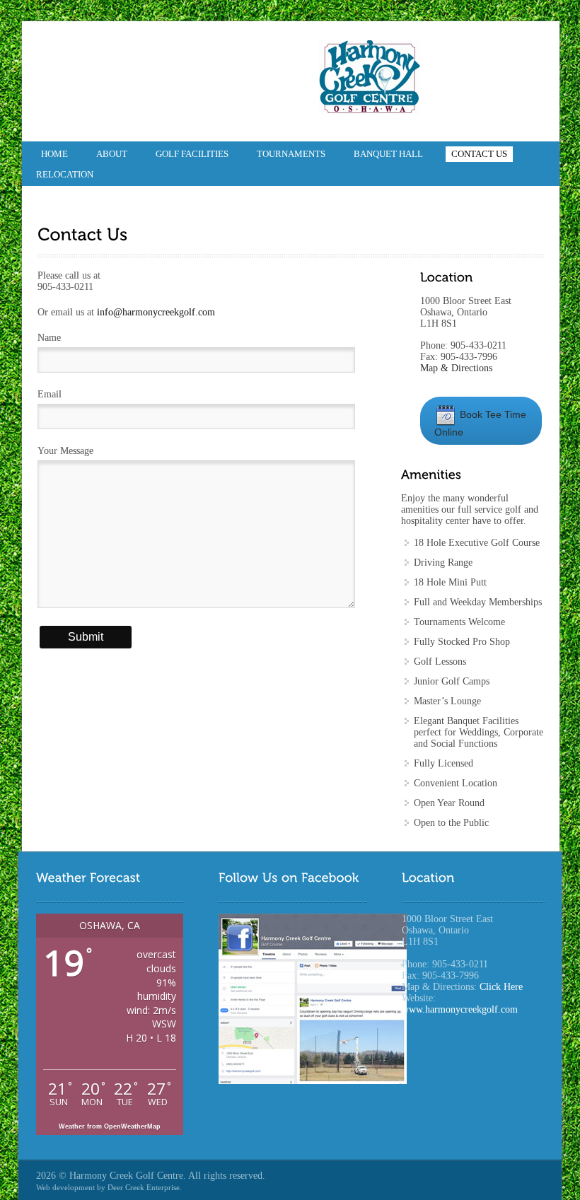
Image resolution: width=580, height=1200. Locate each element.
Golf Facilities (192, 153)
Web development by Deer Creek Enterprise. (109, 1187)
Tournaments (291, 153)
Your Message (65, 450)
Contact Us (479, 153)
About (111, 153)
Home (54, 153)
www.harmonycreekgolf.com (460, 1009)
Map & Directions (456, 368)
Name (49, 337)
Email (49, 394)
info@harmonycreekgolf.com (156, 312)
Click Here (501, 986)
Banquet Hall (388, 153)
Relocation (64, 174)
